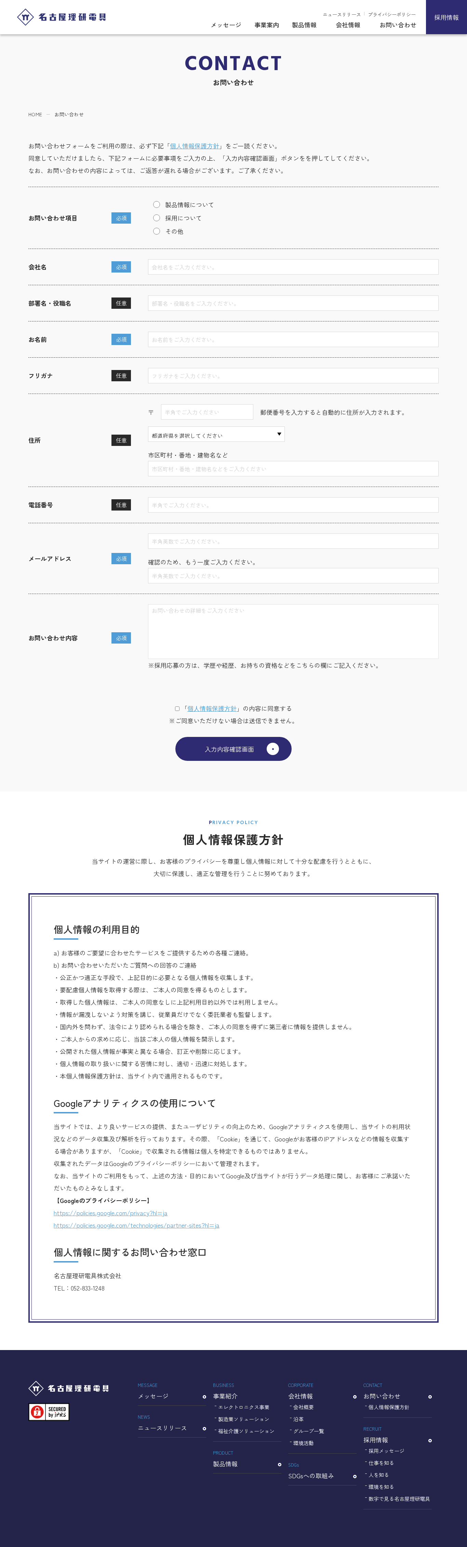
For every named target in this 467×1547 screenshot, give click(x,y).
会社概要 (303, 1407)
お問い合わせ (397, 24)
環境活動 (303, 1442)
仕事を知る (381, 1462)
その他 (174, 231)
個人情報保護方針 (194, 145)
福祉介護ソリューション (246, 1430)
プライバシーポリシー (392, 14)
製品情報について (189, 204)
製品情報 (304, 24)
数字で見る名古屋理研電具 (399, 1498)
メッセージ (226, 24)
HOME (35, 114)
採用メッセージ (386, 1450)
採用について (183, 217)
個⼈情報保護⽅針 (212, 708)
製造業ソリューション (243, 1419)
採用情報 (446, 17)
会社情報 (348, 24)
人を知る (379, 1474)
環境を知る (381, 1486)
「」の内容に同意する (236, 708)
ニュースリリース (342, 14)
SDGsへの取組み (311, 1471)
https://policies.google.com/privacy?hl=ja (111, 1212)
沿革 (298, 1419)
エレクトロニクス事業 (243, 1407)
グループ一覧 (308, 1430)
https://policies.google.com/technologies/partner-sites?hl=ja (136, 1224)
